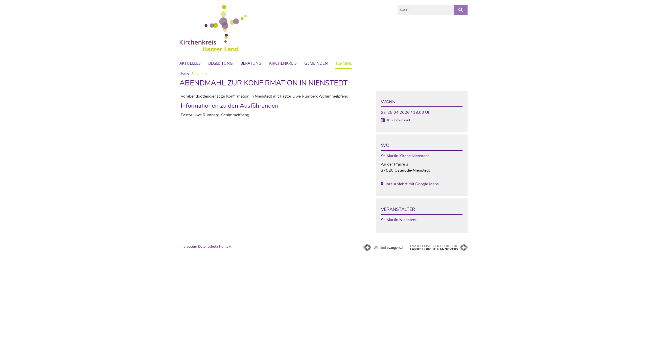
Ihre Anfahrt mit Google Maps (412, 184)
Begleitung (220, 63)
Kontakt (225, 246)
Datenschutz (208, 246)
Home (184, 73)
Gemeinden (316, 63)
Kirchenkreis (283, 63)
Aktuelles (190, 63)
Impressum (188, 246)
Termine (343, 63)
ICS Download (398, 120)
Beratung (251, 63)
